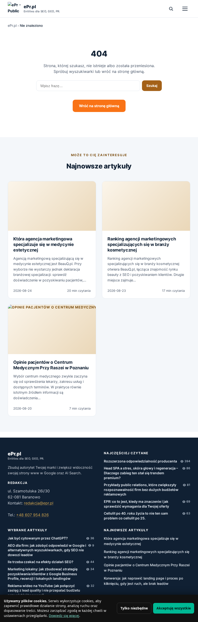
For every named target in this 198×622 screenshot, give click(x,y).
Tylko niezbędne (134, 608)
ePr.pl (12, 25)
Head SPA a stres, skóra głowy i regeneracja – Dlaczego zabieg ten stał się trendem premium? (141, 473)
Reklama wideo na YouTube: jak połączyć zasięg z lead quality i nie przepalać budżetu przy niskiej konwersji (44, 590)
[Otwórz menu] (185, 8)
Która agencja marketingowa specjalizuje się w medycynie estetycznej (43, 244)
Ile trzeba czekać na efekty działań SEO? (40, 562)
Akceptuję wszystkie (173, 608)
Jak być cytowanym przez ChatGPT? (38, 538)
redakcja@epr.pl (38, 503)
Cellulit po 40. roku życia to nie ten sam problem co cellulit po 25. (136, 515)
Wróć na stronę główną (99, 106)
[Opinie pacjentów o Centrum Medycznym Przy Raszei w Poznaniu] (52, 329)
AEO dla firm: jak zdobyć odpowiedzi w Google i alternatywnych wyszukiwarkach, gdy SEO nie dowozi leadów (47, 550)
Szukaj (151, 86)
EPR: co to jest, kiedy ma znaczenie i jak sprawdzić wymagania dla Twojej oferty (136, 503)
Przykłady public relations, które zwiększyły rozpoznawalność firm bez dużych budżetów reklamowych (141, 489)
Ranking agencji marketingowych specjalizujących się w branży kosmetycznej (141, 244)
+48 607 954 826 (32, 514)
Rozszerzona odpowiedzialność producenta (140, 461)
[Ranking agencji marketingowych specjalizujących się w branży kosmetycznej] (146, 206)
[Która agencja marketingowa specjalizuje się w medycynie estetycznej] (52, 206)
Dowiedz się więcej (64, 615)
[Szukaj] (171, 8)
